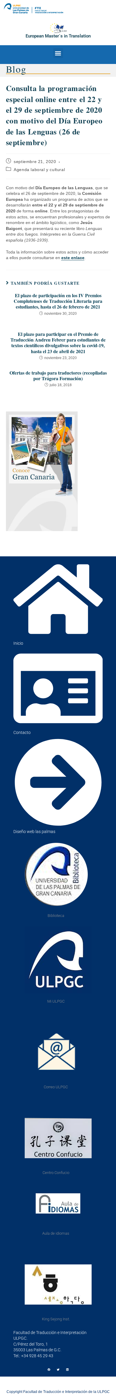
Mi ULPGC (56, 1001)
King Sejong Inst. (56, 1319)
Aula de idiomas (55, 1233)
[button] (58, 53)
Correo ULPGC (56, 1087)
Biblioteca (56, 915)
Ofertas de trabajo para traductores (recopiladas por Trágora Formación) (58, 375)
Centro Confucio (56, 1172)
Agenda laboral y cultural (39, 169)
